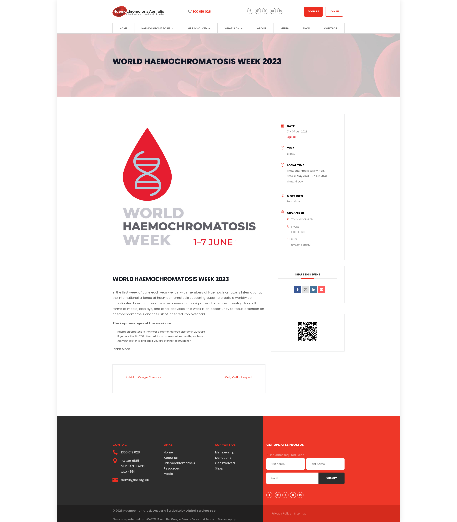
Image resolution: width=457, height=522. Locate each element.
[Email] (321, 289)
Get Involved (197, 28)
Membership (224, 453)
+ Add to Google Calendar (143, 377)
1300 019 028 (201, 11)
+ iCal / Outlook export (237, 377)
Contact (330, 28)
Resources (172, 469)
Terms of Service (216, 519)
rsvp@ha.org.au (300, 245)
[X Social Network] (305, 289)
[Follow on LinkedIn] (280, 11)
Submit (331, 478)
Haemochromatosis (155, 28)
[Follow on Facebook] (250, 11)
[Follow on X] (265, 11)
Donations (223, 458)
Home (123, 28)
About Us (171, 458)
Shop (306, 28)
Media (284, 28)
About (261, 28)
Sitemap (300, 513)
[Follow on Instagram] (258, 11)
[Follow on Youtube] (273, 11)
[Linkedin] (313, 289)
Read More (293, 201)
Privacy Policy (190, 519)
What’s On (232, 28)
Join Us (334, 11)
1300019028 (298, 232)
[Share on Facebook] (297, 289)
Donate (313, 11)
